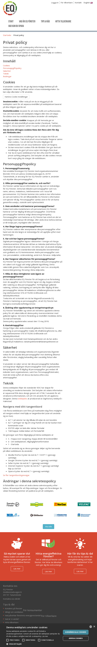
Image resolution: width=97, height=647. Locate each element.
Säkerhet (7, 71)
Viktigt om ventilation (14, 612)
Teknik (6, 73)
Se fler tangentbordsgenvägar (16, 475)
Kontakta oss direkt (11, 599)
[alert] (48, 635)
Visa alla (48, 526)
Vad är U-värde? (12, 619)
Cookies (6, 65)
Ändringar (7, 76)
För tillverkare (67, 2)
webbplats (22, 398)
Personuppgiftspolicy (12, 68)
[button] (33, 644)
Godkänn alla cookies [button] (75, 632)
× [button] (94, 627)
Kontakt (78, 2)
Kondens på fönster (13, 608)
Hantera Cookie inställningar (16, 97)
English (87, 2)
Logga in (54, 2)
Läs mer (16, 568)
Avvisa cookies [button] (76, 638)
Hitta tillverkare (11, 622)
